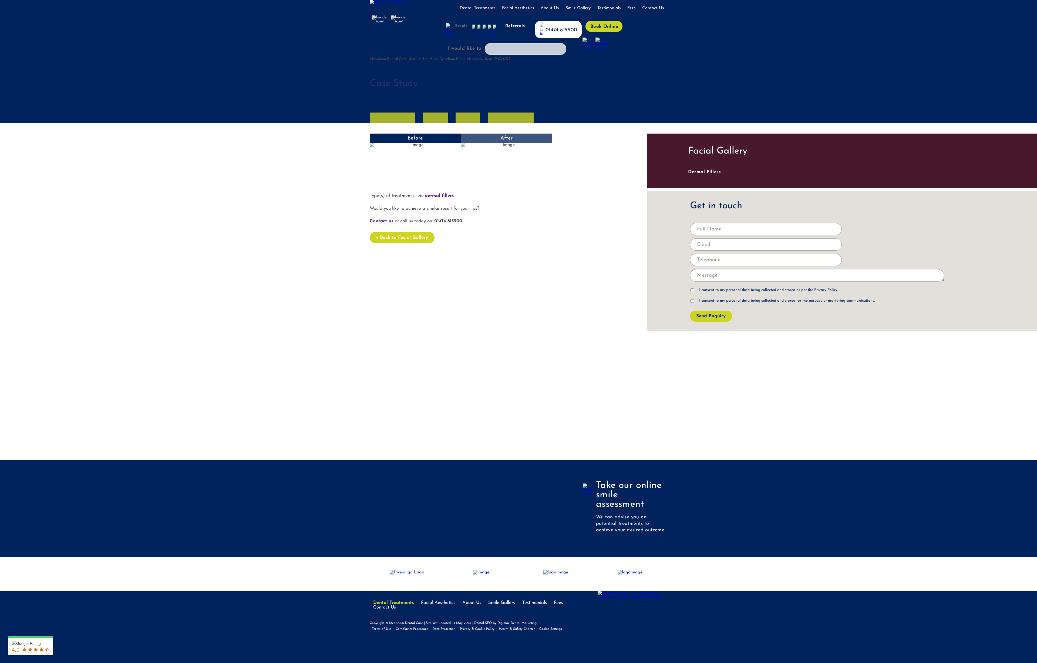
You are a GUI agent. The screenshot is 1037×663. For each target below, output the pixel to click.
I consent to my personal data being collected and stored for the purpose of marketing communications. (787, 301)
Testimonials (609, 8)
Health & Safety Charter (517, 629)
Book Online (604, 26)
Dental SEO (483, 623)
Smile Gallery (578, 8)
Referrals (515, 26)
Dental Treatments (478, 8)
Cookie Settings (550, 629)
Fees (631, 8)
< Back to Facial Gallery (402, 237)
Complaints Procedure (412, 629)
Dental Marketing (524, 623)
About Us (550, 8)
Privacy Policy (825, 290)
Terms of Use (381, 629)
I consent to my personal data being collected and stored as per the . (768, 290)
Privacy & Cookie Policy (477, 629)
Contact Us (653, 8)
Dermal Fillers (704, 172)
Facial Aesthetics (518, 8)
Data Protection (444, 629)
